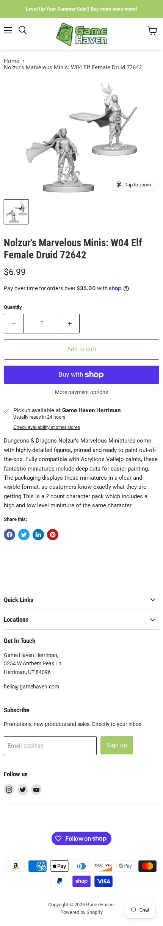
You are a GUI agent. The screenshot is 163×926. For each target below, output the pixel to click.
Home (11, 61)
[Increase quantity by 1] (70, 323)
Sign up (117, 745)
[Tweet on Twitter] (24, 534)
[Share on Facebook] (9, 534)
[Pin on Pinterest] (52, 534)
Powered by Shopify (81, 912)
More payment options (81, 392)
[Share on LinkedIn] (38, 534)
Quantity (13, 307)
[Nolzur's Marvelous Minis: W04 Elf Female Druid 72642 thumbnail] (16, 212)
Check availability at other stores (46, 427)
